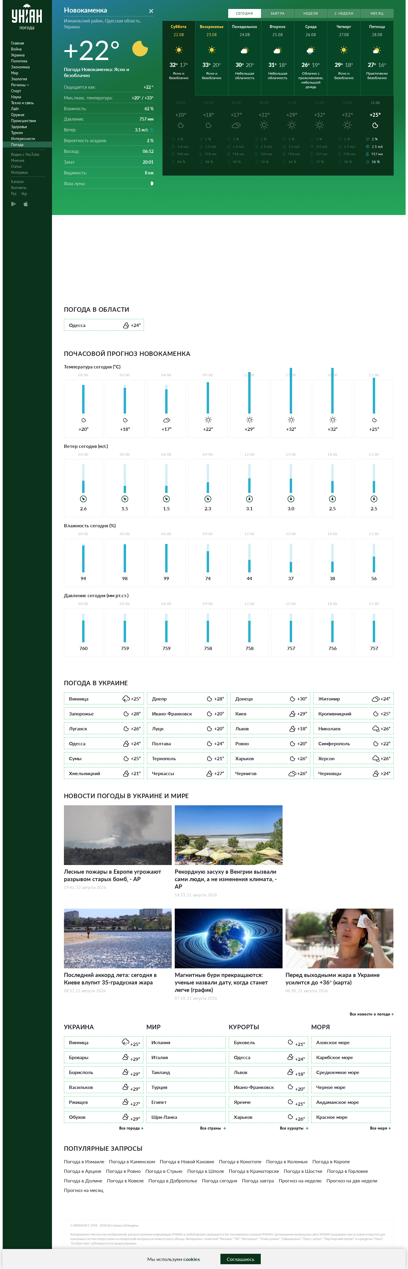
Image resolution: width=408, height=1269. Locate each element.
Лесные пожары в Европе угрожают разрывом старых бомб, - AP (112, 875)
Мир (14, 73)
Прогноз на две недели (351, 1180)
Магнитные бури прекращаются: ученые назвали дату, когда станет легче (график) (221, 982)
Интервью (19, 172)
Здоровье (19, 126)
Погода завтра (258, 1180)
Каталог (17, 181)
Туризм (17, 132)
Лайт (15, 108)
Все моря (378, 1128)
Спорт (16, 90)
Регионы (19, 84)
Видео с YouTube (25, 154)
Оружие (17, 114)
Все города (129, 1128)
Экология (19, 79)
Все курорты (292, 1128)
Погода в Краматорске (254, 1171)
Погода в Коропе (331, 1161)
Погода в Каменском (132, 1161)
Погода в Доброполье (172, 1180)
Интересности (23, 138)
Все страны (211, 1128)
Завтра (278, 13)
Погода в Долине (83, 1180)
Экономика (20, 67)
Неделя (310, 13)
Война (16, 49)
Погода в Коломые (287, 1161)
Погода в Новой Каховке (187, 1161)
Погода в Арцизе (82, 1171)
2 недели (344, 13)
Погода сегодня (219, 1180)
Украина (17, 55)
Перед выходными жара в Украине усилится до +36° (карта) (333, 978)
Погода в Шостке (303, 1171)
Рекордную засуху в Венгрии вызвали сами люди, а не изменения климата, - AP (226, 879)
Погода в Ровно (123, 1171)
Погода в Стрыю (163, 1171)
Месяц (377, 13)
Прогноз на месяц (83, 1190)
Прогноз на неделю (300, 1180)
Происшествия (23, 120)
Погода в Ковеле (125, 1180)
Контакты (19, 187)
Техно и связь (22, 102)
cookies (191, 1259)
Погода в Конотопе (240, 1161)
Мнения (17, 160)
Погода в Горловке (347, 1171)
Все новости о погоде (370, 1014)
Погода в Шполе (205, 1171)
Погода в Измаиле (84, 1161)
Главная (17, 43)
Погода (17, 144)
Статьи (16, 166)
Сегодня (244, 13)
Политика (19, 61)
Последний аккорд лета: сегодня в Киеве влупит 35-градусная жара (110, 978)
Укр (24, 193)
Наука (16, 96)
